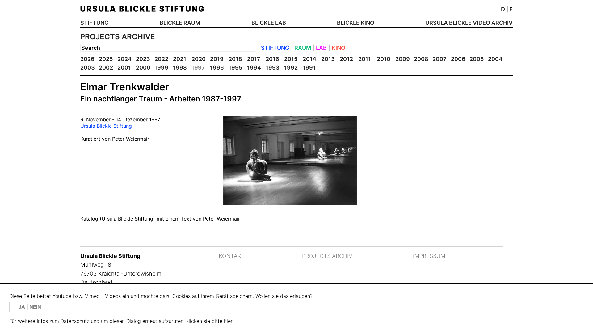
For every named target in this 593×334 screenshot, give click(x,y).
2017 (253, 59)
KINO (338, 48)
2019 (217, 59)
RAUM (302, 48)
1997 (198, 67)
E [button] (511, 9)
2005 (476, 59)
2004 (495, 59)
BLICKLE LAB (268, 22)
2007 (439, 59)
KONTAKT (232, 256)
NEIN (35, 307)
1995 (235, 67)
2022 (161, 59)
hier (228, 321)
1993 (273, 67)
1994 (254, 67)
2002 (106, 67)
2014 (309, 59)
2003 (87, 67)
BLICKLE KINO (355, 22)
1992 (291, 67)
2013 (328, 59)
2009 (402, 59)
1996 (217, 67)
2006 (458, 59)
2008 (421, 59)
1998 (180, 67)
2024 (124, 59)
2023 (143, 59)
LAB (321, 48)
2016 (272, 59)
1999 (161, 67)
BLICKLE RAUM (180, 22)
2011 (364, 59)
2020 (198, 59)
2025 (106, 59)
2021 (179, 59)
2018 (235, 59)
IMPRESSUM (429, 256)
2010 (383, 59)
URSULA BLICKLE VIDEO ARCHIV (469, 22)
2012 (346, 59)
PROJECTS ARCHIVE (329, 256)
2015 (290, 59)
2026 (87, 59)
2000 (143, 67)
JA (22, 307)
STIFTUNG (94, 22)
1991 (309, 67)
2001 (124, 67)
